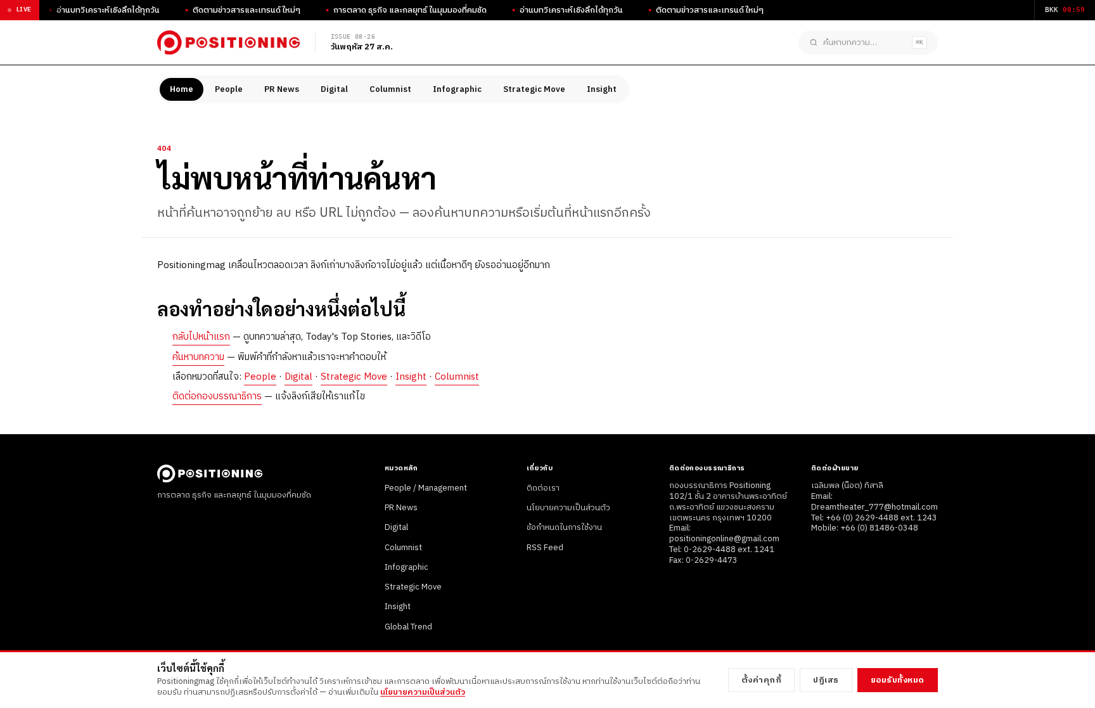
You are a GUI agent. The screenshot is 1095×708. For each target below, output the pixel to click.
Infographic (457, 89)
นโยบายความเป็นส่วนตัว (568, 508)
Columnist (390, 89)
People (229, 89)
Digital (334, 89)
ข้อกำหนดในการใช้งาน (564, 527)
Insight (602, 89)
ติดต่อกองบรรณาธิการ (217, 396)
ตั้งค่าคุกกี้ (761, 680)
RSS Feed (545, 548)
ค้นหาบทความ (198, 357)
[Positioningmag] (228, 42)
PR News (281, 89)
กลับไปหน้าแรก (201, 337)
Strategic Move (534, 89)
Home (181, 89)
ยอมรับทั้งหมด (898, 680)
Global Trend (408, 627)
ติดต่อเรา (543, 488)
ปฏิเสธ (826, 680)
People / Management (426, 488)
